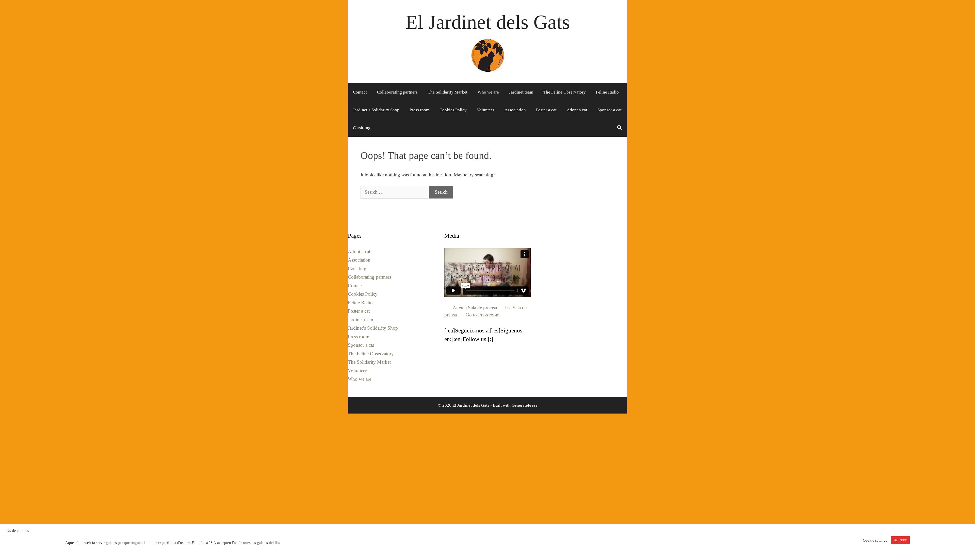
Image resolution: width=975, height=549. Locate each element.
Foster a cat (546, 110)
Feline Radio (607, 92)
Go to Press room (483, 314)
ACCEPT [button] (900, 540)
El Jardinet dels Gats (487, 22)
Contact (360, 92)
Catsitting (361, 127)
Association (515, 110)
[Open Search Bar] (619, 128)
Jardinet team (521, 92)
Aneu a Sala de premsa (475, 307)
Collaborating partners (397, 92)
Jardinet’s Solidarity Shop (376, 110)
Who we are (488, 92)
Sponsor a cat (609, 110)
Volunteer (485, 110)
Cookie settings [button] (875, 540)
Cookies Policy (453, 110)
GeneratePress (524, 405)
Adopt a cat (577, 110)
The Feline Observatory (564, 92)
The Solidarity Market (447, 92)
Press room (419, 110)
